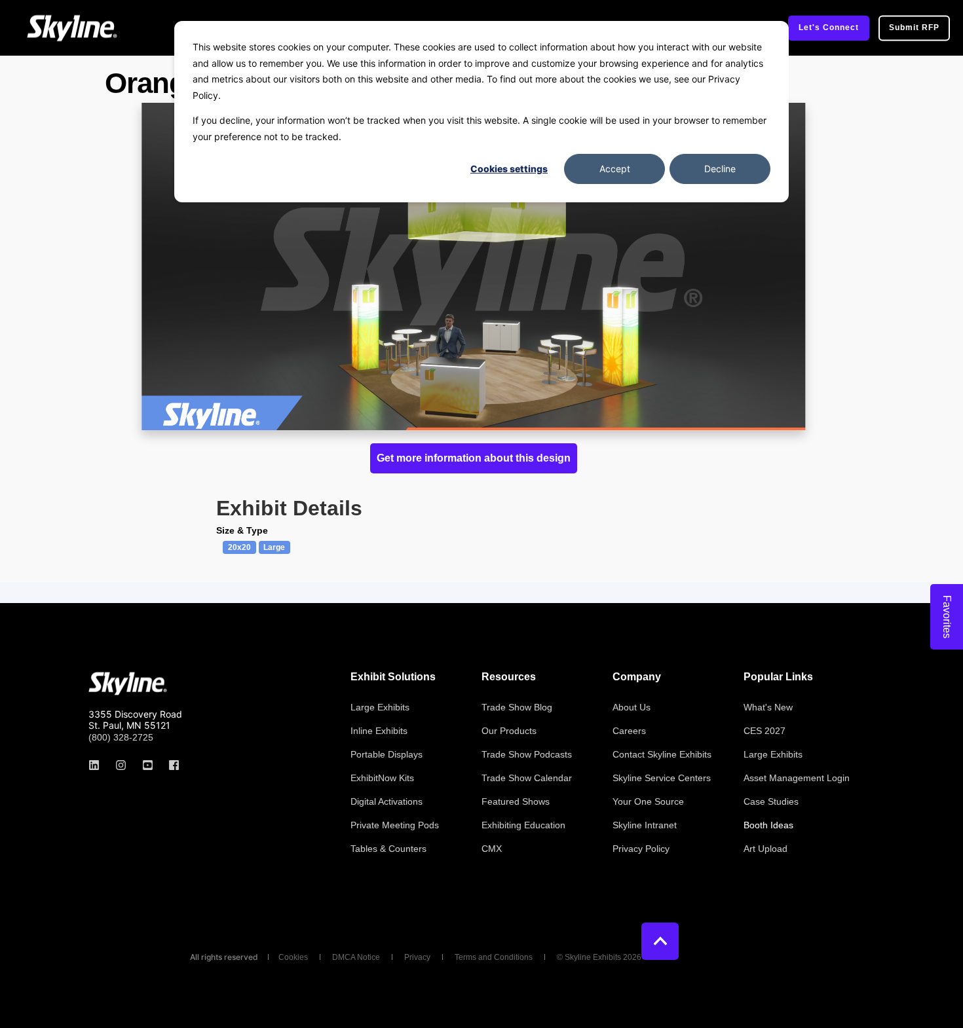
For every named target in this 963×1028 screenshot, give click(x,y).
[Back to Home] (72, 28)
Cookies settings (509, 168)
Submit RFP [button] (914, 27)
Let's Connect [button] (829, 27)
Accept (614, 168)
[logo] (127, 683)
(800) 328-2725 (120, 737)
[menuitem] (379, 707)
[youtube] (147, 765)
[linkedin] (97, 765)
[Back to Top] (660, 941)
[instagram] (120, 765)
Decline (720, 168)
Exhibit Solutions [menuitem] (393, 677)
